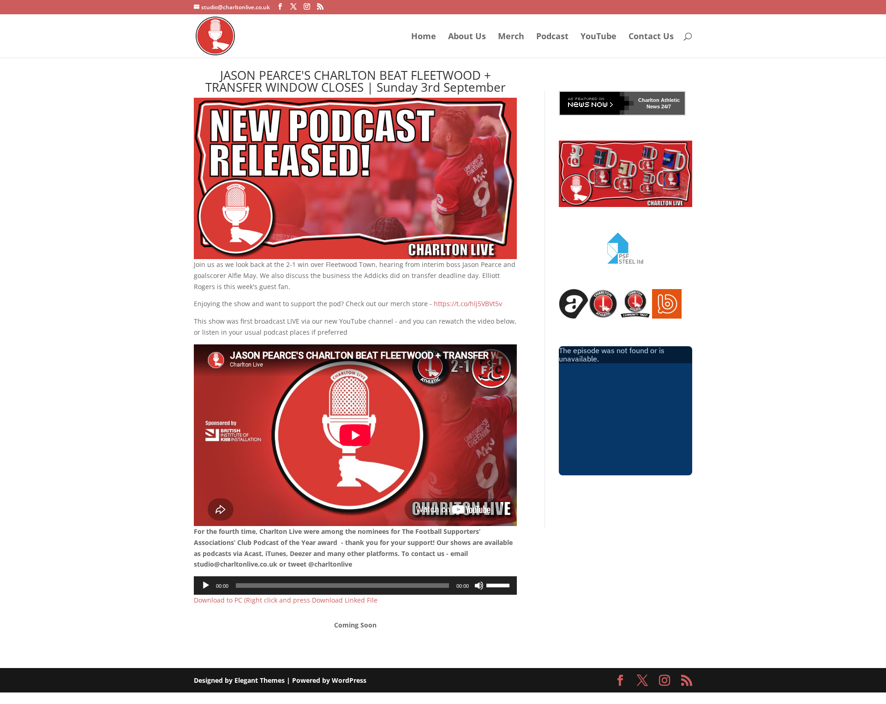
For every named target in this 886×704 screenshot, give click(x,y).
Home (423, 37)
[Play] (205, 585)
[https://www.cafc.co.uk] (603, 316)
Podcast (552, 37)
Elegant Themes (259, 680)
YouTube (599, 37)
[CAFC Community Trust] (635, 316)
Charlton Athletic (659, 100)
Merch (511, 37)
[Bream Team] (667, 316)
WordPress (349, 680)
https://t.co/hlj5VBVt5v (468, 303)
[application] (355, 585)
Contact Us (651, 37)
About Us (467, 37)
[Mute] (479, 585)
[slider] (499, 584)
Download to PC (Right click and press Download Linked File (285, 600)
